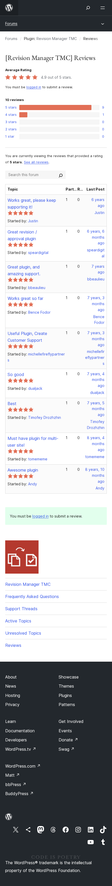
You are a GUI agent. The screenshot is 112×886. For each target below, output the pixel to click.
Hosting (12, 695)
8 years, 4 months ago (95, 443)
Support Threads (21, 608)
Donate (68, 739)
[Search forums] (61, 175)
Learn (10, 721)
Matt (12, 775)
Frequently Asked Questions (32, 596)
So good (16, 374)
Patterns (67, 704)
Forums (11, 23)
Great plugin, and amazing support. (24, 270)
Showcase (69, 677)
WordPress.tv (20, 749)
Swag (66, 749)
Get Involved (71, 721)
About (11, 677)
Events (65, 730)
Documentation (20, 730)
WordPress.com (23, 766)
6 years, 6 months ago (95, 237)
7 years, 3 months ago (95, 304)
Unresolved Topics (23, 633)
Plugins (65, 695)
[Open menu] (103, 8)
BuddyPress (19, 793)
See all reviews (36, 162)
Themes (66, 686)
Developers (16, 739)
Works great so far (25, 298)
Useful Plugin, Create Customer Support (27, 337)
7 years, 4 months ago (95, 380)
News (10, 686)
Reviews (13, 645)
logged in (33, 87)
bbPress (15, 784)
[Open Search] (88, 8)
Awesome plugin (23, 470)
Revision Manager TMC (56, 38)
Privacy (12, 704)
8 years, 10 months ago (94, 475)
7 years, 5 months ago (95, 409)
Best (12, 403)
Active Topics (18, 620)
